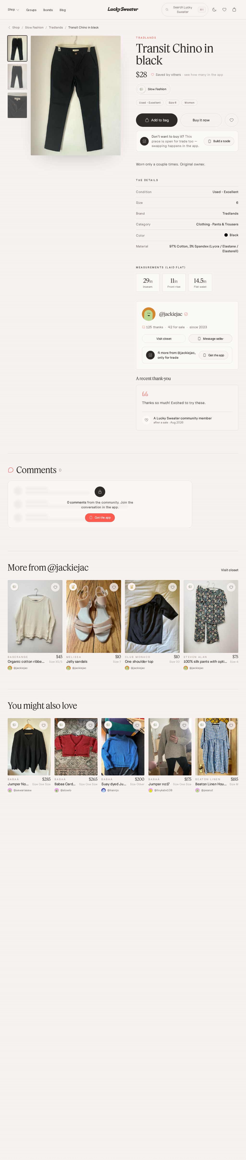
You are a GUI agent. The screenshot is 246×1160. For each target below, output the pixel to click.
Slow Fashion (34, 27)
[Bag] (234, 9)
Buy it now (201, 120)
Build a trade (221, 141)
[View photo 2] (17, 77)
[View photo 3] (17, 105)
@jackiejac (170, 314)
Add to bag (160, 120)
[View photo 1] (17, 48)
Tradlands (56, 27)
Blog (63, 10)
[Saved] (224, 9)
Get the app (216, 355)
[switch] (214, 9)
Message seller (213, 339)
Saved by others (189, 74)
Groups (31, 10)
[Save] (231, 120)
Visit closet (163, 339)
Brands (48, 10)
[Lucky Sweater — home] (123, 9)
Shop (11, 9)
